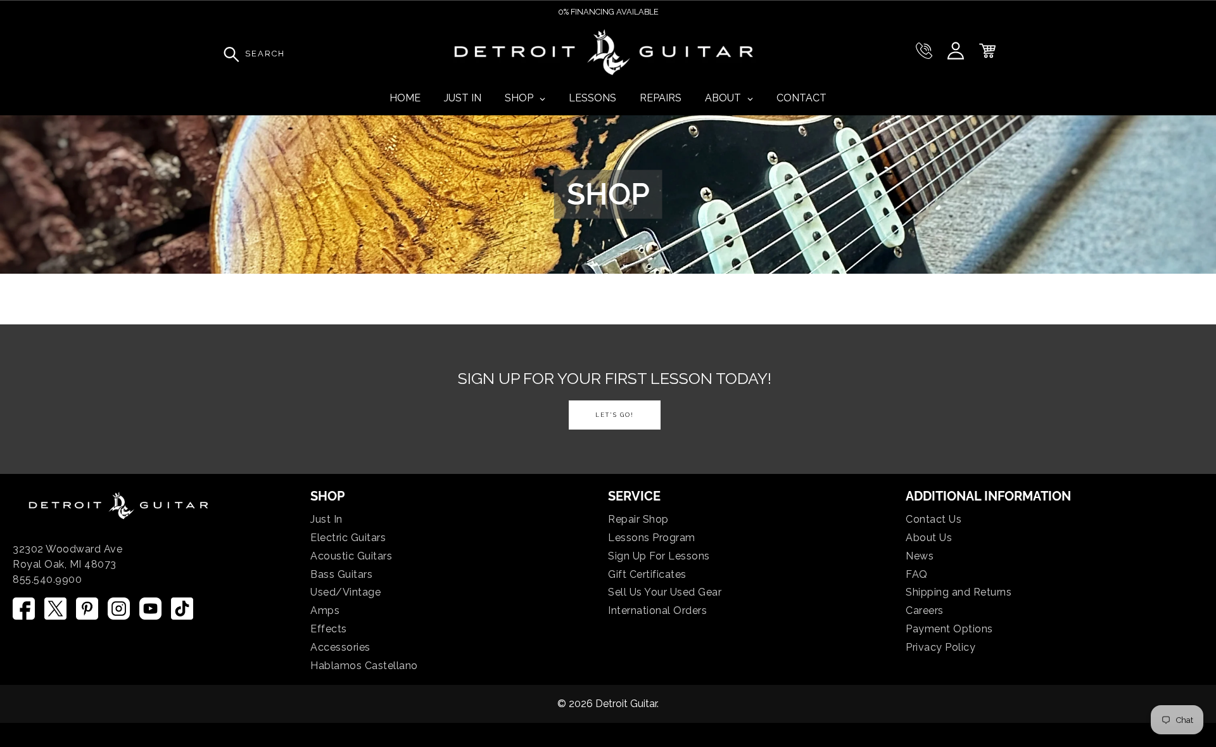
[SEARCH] (228, 54)
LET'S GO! (614, 414)
